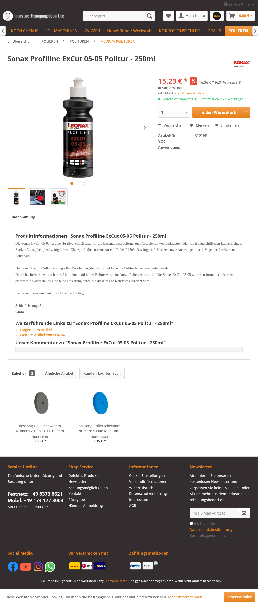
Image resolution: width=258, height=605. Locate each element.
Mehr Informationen (185, 597)
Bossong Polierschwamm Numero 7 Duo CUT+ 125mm (40, 428)
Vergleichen (173, 125)
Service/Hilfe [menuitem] (239, 4)
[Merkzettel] (168, 16)
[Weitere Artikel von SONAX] (241, 63)
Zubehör (22, 373)
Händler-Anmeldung (85, 505)
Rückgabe (76, 499)
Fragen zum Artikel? (36, 329)
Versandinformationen (148, 481)
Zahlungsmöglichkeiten (88, 487)
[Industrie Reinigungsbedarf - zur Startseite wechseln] (33, 17)
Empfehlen (229, 125)
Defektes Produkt (83, 475)
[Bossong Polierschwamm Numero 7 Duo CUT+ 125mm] (40, 403)
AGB (132, 505)
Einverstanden (240, 596)
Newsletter (77, 481)
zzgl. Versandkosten (189, 93)
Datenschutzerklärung (148, 493)
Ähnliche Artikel (59, 373)
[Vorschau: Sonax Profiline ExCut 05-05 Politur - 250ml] (16, 197)
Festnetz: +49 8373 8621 (35, 494)
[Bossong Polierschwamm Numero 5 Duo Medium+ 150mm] (99, 403)
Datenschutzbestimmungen (213, 529)
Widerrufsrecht (142, 487)
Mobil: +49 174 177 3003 (35, 500)
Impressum (138, 499)
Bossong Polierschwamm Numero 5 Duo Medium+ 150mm (99, 428)
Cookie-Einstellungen (147, 475)
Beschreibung (23, 217)
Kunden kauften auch (102, 373)
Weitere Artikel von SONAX (42, 334)
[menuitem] (119, 16)
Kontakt (74, 493)
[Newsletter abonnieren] (244, 513)
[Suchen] (149, 16)
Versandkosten (117, 581)
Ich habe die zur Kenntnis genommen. (216, 529)
